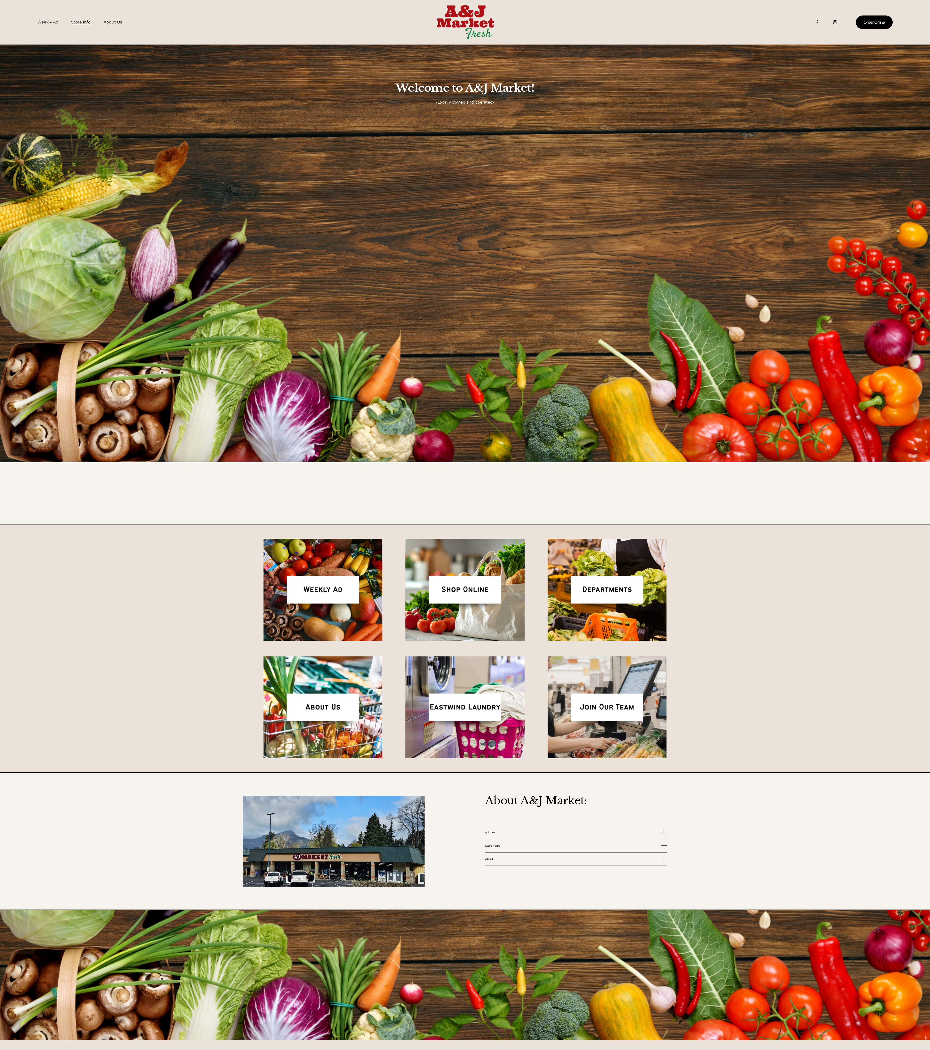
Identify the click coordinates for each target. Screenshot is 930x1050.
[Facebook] (817, 22)
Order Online (874, 22)
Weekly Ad (47, 22)
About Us (113, 22)
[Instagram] (835, 22)
